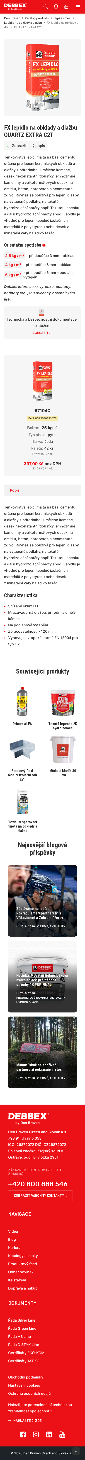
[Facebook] (23, 1436)
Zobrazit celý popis (28, 145)
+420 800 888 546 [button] (38, 1184)
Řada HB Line (19, 1336)
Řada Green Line (22, 1328)
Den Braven (12, 18)
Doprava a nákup (23, 1288)
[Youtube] (62, 1436)
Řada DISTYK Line (23, 1344)
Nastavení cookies (24, 1385)
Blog (12, 1239)
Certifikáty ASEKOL (24, 1361)
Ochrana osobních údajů (29, 1393)
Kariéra (14, 1247)
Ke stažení (17, 1280)
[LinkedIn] (49, 1436)
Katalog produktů (37, 18)
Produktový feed (22, 1264)
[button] (42, 77)
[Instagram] (36, 1436)
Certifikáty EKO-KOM (26, 1352)
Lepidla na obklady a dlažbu (23, 22)
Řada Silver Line (21, 1320)
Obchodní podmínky (25, 1377)
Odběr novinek (21, 1272)
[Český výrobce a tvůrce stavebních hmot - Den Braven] (28, 1119)
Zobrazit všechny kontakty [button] (39, 1196)
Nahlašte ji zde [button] (27, 1421)
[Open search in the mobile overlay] (45, 6)
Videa (13, 1231)
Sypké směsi (62, 18)
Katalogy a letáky (23, 1255)
